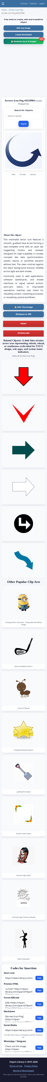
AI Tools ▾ (24, 3)
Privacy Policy (31, 1066)
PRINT (23, 323)
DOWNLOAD (24, 333)
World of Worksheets (23, 1070)
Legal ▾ (42, 3)
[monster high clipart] (23, 855)
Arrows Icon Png (16, 10)
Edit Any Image (23, 28)
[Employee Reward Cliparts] (23, 730)
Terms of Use (15, 1066)
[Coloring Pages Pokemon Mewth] (23, 897)
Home (4, 10)
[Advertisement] (23, 71)
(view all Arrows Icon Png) (23, 356)
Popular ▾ (33, 3)
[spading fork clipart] (23, 772)
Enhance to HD (23, 314)
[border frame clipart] (23, 813)
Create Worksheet (23, 34)
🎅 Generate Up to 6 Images (27, 41)
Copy (39, 978)
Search (23, 124)
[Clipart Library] (3, 3)
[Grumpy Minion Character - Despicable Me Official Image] (23, 602)
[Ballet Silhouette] (23, 939)
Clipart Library (16, 1061)
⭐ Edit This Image (23, 307)
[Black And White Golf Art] (23, 646)
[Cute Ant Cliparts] (23, 688)
